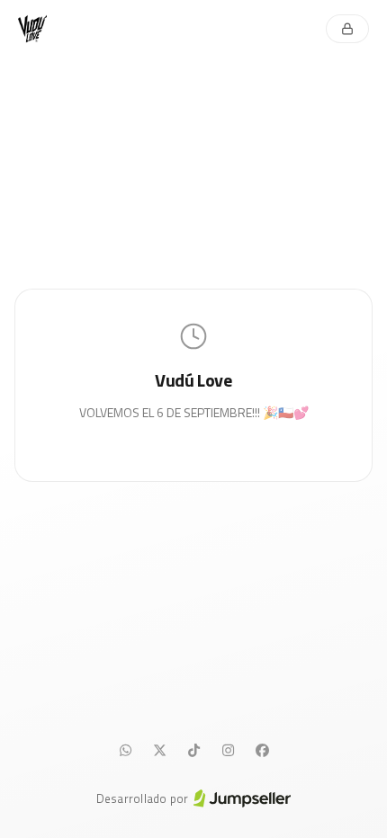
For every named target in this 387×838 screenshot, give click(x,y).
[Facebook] (262, 751)
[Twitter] (159, 751)
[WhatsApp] (125, 751)
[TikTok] (193, 751)
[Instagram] (228, 751)
